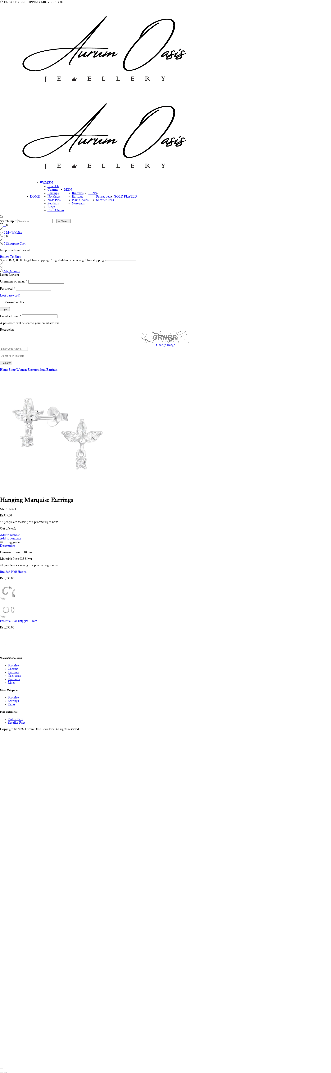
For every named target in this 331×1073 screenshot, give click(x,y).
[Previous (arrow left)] (1, 1072)
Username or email (14, 281)
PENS (92, 193)
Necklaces (54, 196)
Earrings (53, 193)
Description (7, 546)
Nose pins (78, 203)
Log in (5, 309)
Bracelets (53, 186)
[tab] (165, 546)
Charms (53, 189)
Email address (10, 316)
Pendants (54, 203)
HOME (35, 196)
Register (6, 363)
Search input (8, 221)
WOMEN (46, 182)
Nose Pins (54, 200)
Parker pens (104, 196)
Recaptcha (7, 329)
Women (21, 369)
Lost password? (10, 295)
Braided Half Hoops (13, 572)
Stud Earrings (48, 369)
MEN (68, 189)
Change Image (165, 345)
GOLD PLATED (125, 196)
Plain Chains (56, 210)
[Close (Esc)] (1, 1068)
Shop (12, 369)
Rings (51, 207)
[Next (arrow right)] (5, 1072)
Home (4, 369)
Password (7, 288)
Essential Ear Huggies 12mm (18, 621)
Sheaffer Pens (105, 200)
